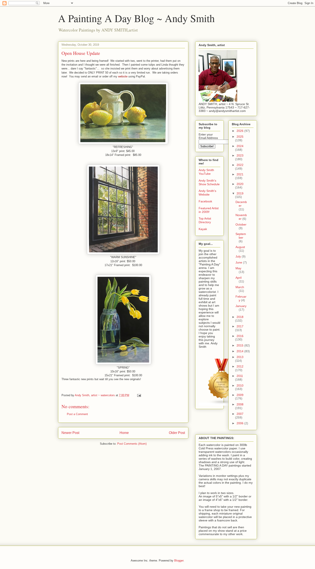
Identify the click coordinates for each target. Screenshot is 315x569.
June (239, 262)
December (241, 203)
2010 (240, 385)
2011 (240, 376)
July (239, 256)
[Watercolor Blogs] (222, 404)
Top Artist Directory (205, 220)
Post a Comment (77, 414)
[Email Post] (139, 395)
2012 (240, 366)
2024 (240, 146)
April (239, 277)
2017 (240, 326)
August (240, 247)
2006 (240, 423)
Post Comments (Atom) (132, 443)
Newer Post (70, 433)
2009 (240, 395)
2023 (240, 155)
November (241, 216)
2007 (240, 413)
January (241, 306)
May (238, 268)
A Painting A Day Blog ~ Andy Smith (136, 18)
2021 (240, 174)
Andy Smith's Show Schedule (209, 182)
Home (124, 433)
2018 (240, 317)
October (241, 224)
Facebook (205, 201)
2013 (240, 357)
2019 (240, 193)
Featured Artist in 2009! (209, 210)
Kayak (203, 229)
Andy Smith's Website (207, 192)
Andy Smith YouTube (206, 171)
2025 (240, 136)
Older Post (177, 433)
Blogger (178, 560)
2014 (240, 351)
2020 (240, 184)
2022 (240, 165)
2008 (240, 404)
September (241, 235)
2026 (240, 130)
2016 (240, 336)
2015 (240, 345)
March (240, 287)
